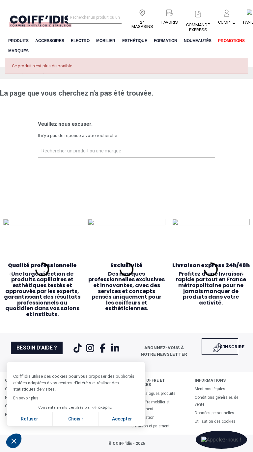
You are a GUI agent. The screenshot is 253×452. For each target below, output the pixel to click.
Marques (18, 51)
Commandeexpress (198, 27)
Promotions (231, 40)
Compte (226, 22)
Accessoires (49, 40)
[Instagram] (90, 352)
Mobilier (105, 40)
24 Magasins (142, 24)
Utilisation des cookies (215, 421)
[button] (11, 274)
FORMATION (165, 40)
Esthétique (134, 40)
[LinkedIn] (115, 352)
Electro (80, 40)
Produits (18, 40)
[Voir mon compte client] (226, 14)
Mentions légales (210, 389)
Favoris (169, 22)
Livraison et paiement (150, 426)
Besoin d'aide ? (36, 348)
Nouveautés (197, 40)
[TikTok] (78, 352)
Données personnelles (214, 413)
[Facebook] (103, 352)
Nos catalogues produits (153, 393)
